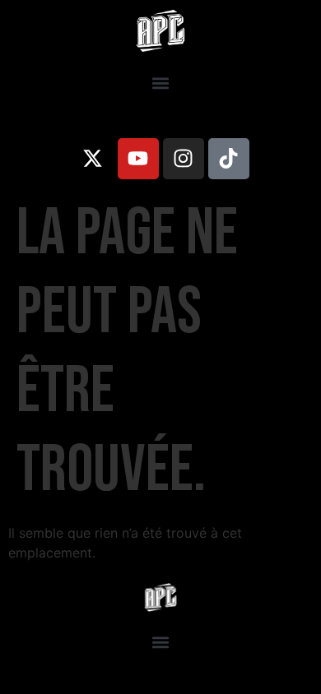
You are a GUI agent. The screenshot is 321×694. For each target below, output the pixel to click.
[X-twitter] (93, 158)
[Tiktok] (228, 158)
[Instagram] (183, 158)
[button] (160, 83)
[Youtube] (138, 158)
